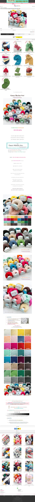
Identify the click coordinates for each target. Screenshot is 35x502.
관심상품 (29, 34)
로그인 (4, 3)
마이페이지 (31, 3)
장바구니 (19, 34)
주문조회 (22, 3)
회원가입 (13, 3)
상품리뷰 (17, 426)
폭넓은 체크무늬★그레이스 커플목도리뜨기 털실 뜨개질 (18, 65)
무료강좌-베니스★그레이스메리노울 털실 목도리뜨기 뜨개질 (6, 89)
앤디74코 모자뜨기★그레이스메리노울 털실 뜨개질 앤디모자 (6, 65)
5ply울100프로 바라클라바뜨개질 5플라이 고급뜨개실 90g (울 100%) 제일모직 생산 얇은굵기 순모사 (11, 52)
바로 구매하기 (7, 34)
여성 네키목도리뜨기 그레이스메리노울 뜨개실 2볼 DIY (18, 52)
